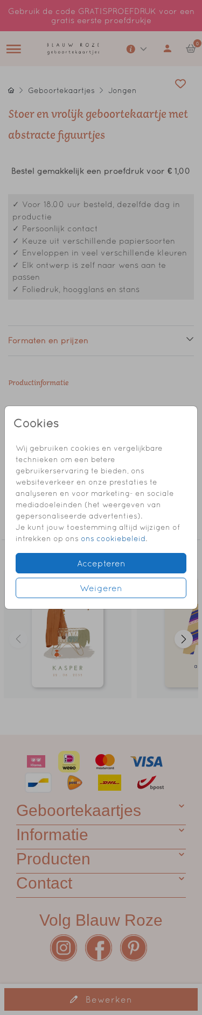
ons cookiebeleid (113, 538)
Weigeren (101, 588)
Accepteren (101, 563)
